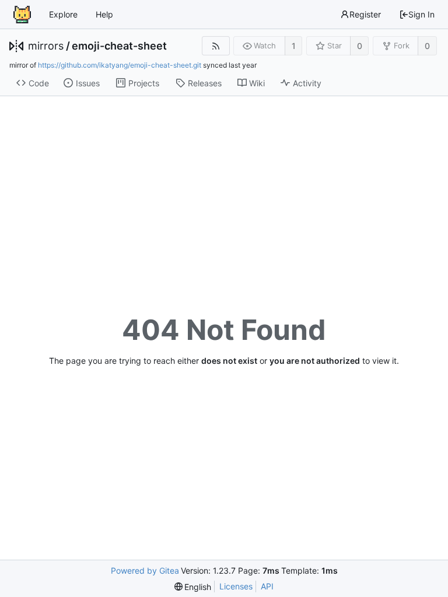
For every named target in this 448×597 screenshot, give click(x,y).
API (267, 586)
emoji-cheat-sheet (119, 46)
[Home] (22, 14)
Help (104, 14)
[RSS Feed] (215, 45)
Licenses (236, 586)
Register (365, 14)
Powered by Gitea (145, 570)
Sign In (421, 14)
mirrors (46, 46)
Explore (63, 14)
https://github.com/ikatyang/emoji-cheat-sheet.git (119, 65)
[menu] (193, 587)
